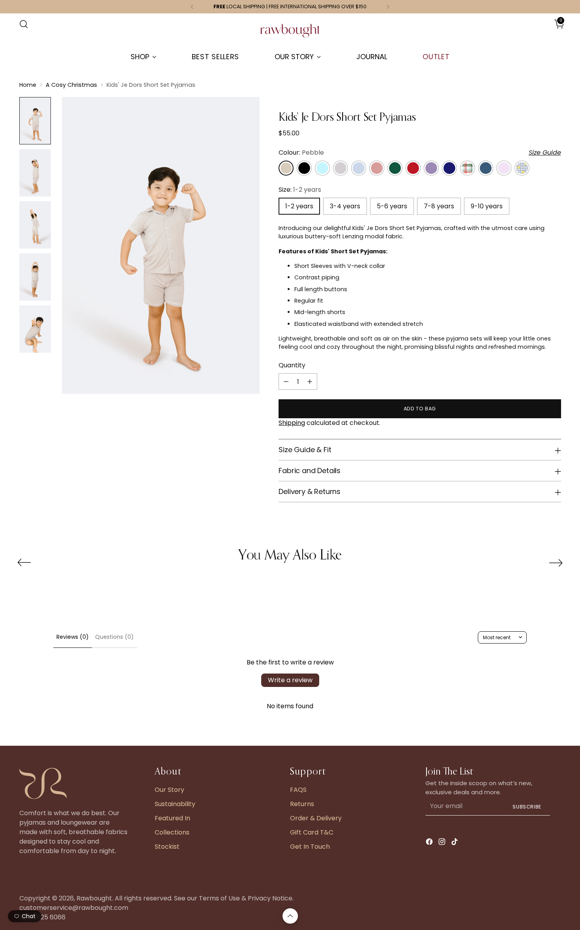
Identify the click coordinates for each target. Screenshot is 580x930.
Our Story (169, 789)
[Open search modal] (24, 24)
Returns (302, 803)
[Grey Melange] (340, 168)
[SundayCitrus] (522, 168)
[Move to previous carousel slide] (24, 562)
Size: (300, 189)
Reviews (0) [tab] (72, 637)
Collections (172, 832)
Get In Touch (310, 846)
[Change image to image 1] (35, 120)
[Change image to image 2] (35, 172)
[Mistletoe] (467, 168)
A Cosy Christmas (71, 85)
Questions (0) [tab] (114, 637)
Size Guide (545, 152)
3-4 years (345, 206)
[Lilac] (503, 168)
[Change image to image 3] (35, 225)
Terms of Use (219, 898)
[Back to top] (290, 916)
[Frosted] (322, 168)
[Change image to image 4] (35, 277)
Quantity (292, 365)
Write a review (290, 680)
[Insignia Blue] (485, 168)
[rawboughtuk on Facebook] (430, 843)
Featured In (172, 818)
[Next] (388, 6)
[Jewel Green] (394, 168)
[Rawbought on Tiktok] (455, 843)
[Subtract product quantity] (286, 381)
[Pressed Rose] (376, 168)
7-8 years (439, 206)
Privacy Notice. (271, 898)
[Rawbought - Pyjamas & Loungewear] (290, 34)
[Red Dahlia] (413, 168)
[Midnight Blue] (449, 168)
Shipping (292, 422)
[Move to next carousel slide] (556, 562)
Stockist (167, 846)
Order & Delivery (316, 818)
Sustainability (175, 803)
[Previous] (192, 6)
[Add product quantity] (310, 381)
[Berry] (431, 168)
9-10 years (487, 206)
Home (27, 85)
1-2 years (299, 206)
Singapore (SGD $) (537, 32)
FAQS (298, 789)
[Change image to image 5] (35, 329)
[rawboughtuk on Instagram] (442, 843)
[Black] (304, 168)
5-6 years (392, 206)
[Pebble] (286, 168)
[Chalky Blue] (358, 168)
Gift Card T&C (311, 832)
